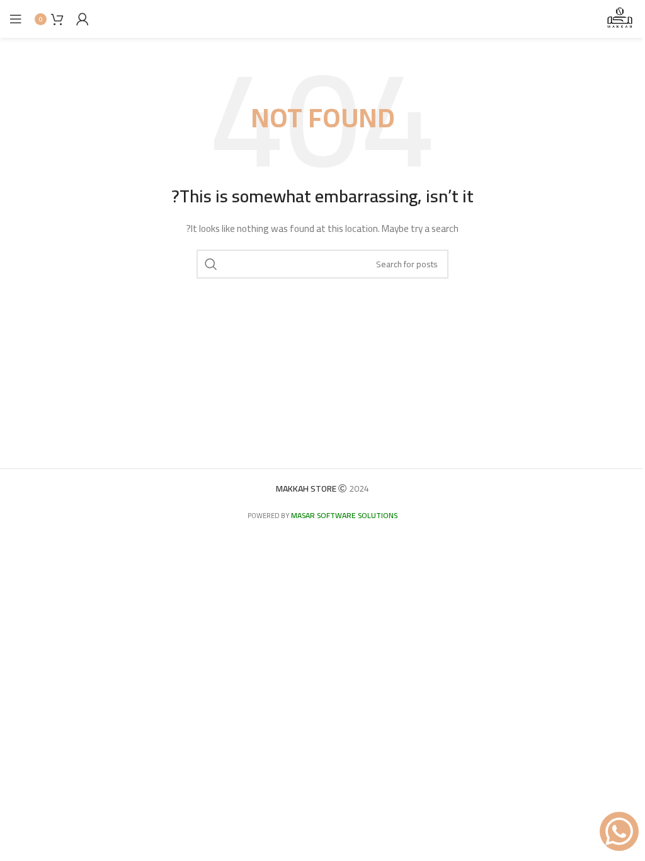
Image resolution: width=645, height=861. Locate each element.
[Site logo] (620, 18)
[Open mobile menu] (15, 19)
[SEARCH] (211, 264)
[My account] (82, 19)
